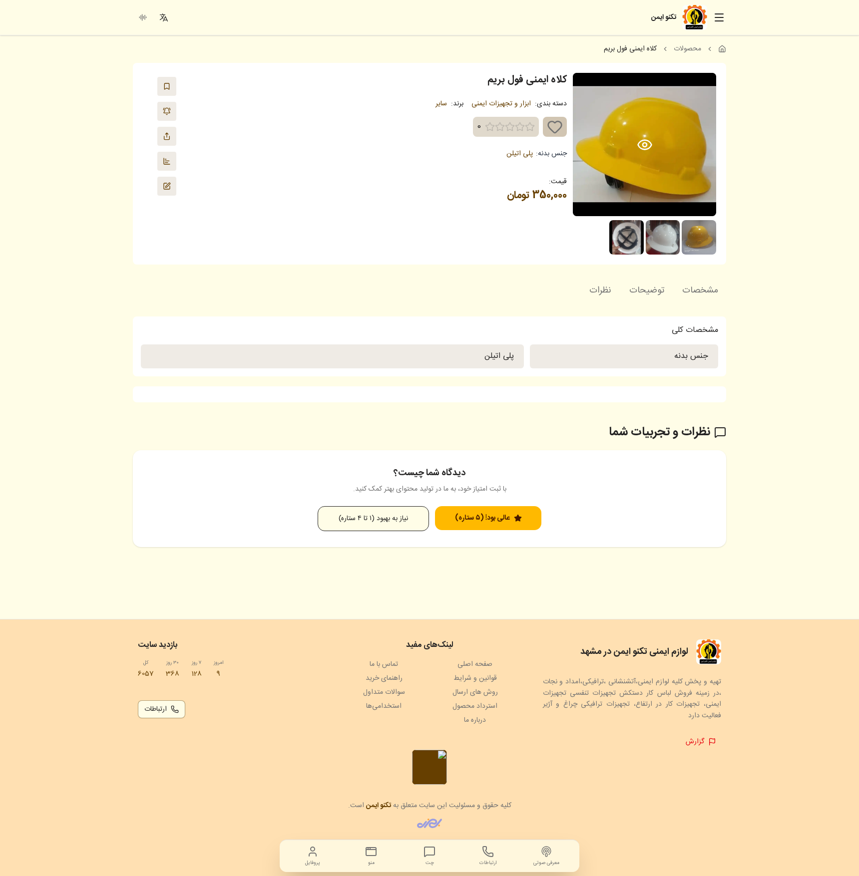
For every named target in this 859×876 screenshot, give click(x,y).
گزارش (695, 742)
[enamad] (429, 767)
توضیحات (646, 290)
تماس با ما (384, 664)
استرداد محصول (474, 706)
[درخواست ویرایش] (166, 186)
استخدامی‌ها (384, 706)
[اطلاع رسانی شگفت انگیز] (166, 111)
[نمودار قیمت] (166, 161)
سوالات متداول (384, 692)
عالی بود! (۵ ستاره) (482, 518)
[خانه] (722, 49)
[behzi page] (429, 823)
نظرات (600, 290)
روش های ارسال (475, 692)
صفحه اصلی (474, 664)
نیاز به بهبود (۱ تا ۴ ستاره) (373, 519)
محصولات (687, 49)
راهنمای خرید (384, 678)
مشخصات (700, 290)
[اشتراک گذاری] (166, 136)
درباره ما (475, 720)
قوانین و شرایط (475, 678)
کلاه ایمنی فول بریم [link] (630, 49)
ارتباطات (155, 709)
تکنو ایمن (378, 806)
